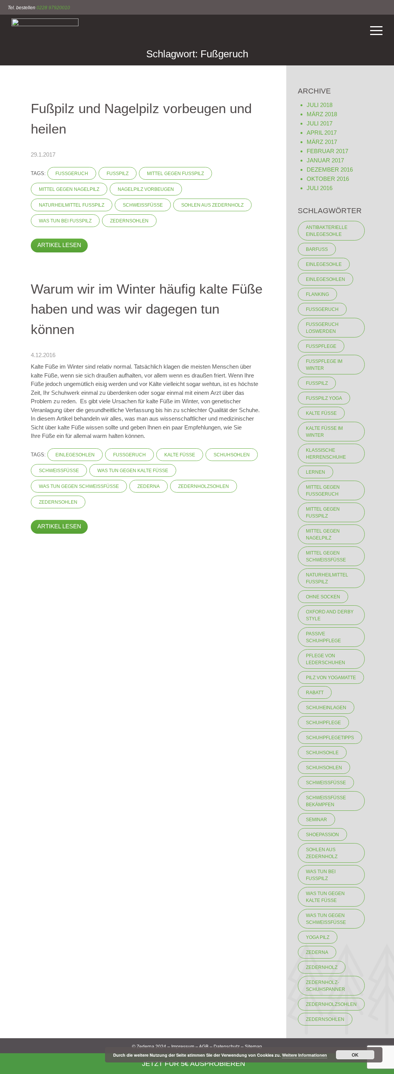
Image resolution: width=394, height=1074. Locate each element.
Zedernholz (321, 967)
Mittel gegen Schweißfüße (326, 556)
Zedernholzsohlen (203, 486)
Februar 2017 (327, 151)
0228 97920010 (53, 7)
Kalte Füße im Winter (324, 432)
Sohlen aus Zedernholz (212, 205)
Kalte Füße (179, 455)
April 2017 (322, 132)
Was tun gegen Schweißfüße (79, 486)
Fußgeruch (71, 173)
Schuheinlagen (326, 707)
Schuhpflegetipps (330, 737)
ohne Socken (323, 597)
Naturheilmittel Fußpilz (71, 205)
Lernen (315, 472)
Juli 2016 (319, 188)
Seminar (316, 819)
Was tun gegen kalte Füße (132, 470)
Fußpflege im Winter (324, 365)
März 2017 (322, 142)
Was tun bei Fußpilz (65, 221)
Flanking (317, 294)
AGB (204, 1046)
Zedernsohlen (129, 221)
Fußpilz (118, 173)
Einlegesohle (324, 264)
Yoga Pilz (317, 937)
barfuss (317, 249)
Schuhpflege (323, 722)
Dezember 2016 (330, 169)
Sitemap (253, 1046)
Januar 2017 (325, 160)
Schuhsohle (322, 752)
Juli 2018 (319, 105)
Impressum (182, 1046)
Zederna (148, 486)
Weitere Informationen (304, 1055)
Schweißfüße (143, 205)
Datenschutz (227, 1046)
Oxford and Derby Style (330, 615)
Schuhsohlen (232, 455)
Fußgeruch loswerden (322, 328)
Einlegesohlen (75, 455)
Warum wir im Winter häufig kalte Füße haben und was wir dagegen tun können (146, 309)
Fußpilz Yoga (324, 398)
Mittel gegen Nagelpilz (69, 189)
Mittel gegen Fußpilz (175, 173)
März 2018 (322, 114)
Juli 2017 (319, 123)
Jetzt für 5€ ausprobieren (194, 1063)
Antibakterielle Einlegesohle (326, 231)
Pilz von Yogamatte (331, 677)
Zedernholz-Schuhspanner (325, 986)
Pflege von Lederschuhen (325, 659)
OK (355, 1054)
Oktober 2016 (328, 178)
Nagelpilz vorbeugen (146, 189)
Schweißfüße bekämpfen (326, 801)
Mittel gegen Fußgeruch (323, 490)
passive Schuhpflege (323, 637)
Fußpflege (321, 346)
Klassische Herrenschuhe (326, 454)
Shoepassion (322, 834)
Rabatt (315, 692)
